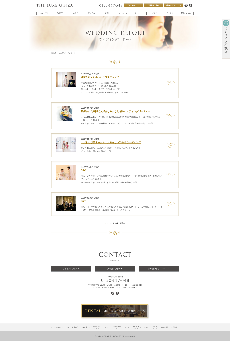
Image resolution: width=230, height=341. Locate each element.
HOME (53, 53)
